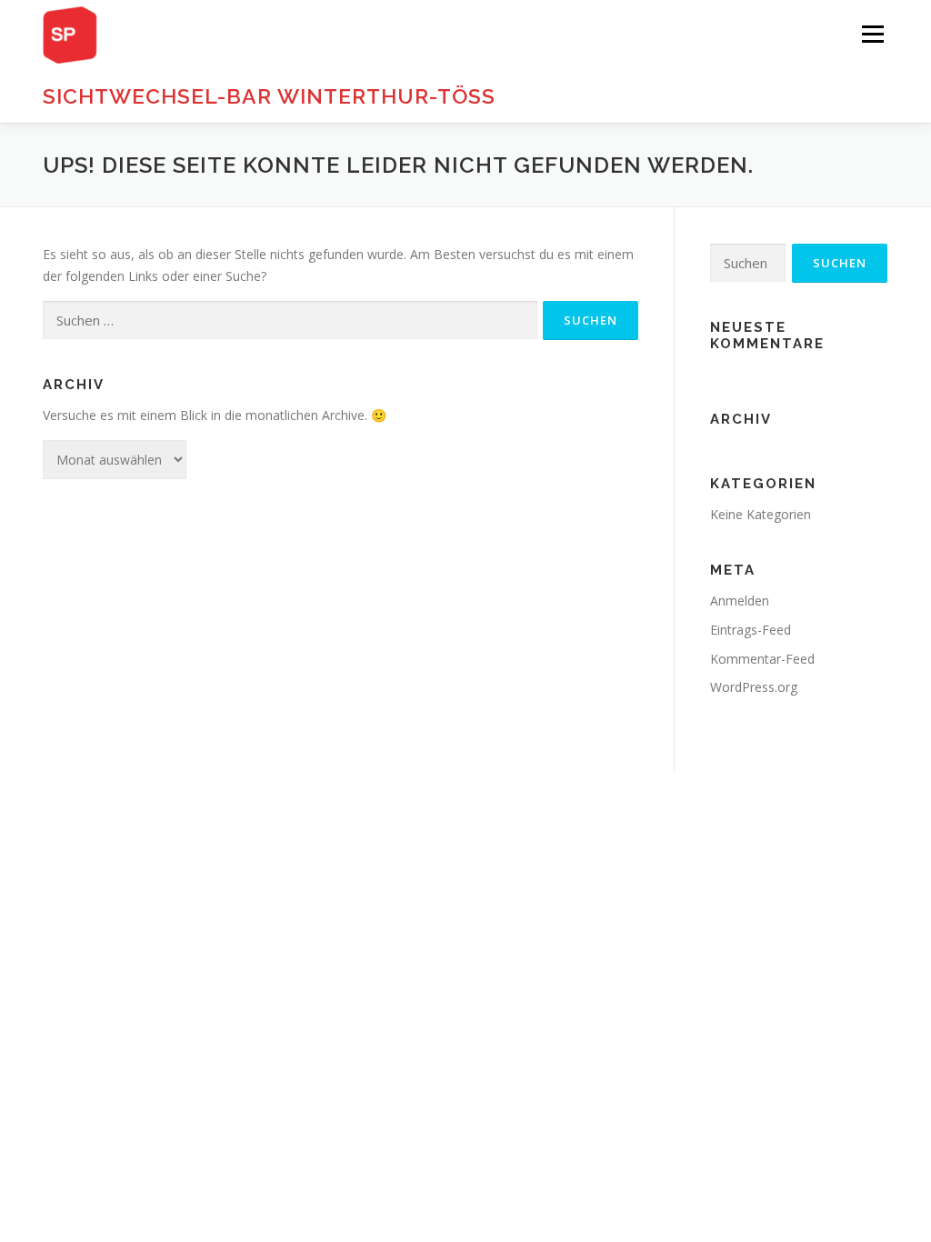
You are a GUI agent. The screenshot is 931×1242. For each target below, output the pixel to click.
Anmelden (739, 600)
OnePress (554, 813)
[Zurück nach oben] (854, 771)
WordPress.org (753, 687)
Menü (872, 34)
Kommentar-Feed (762, 658)
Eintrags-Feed (750, 629)
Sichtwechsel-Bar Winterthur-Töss (269, 96)
